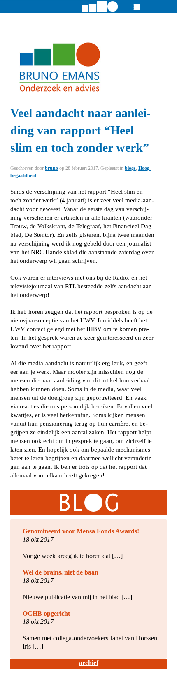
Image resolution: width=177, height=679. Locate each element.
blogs (130, 168)
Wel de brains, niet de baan (60, 572)
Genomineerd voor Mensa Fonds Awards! (81, 531)
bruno (51, 168)
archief (88, 662)
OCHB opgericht (46, 613)
